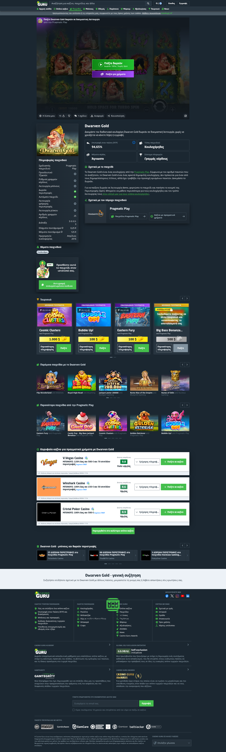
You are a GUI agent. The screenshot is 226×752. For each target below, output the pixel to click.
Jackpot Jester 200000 (110, 394)
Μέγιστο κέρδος (98, 154)
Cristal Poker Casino (76, 509)
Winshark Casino (74, 483)
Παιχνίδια (77, 9)
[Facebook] (166, 595)
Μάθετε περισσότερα (151, 13)
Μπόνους (90, 9)
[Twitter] (172, 595)
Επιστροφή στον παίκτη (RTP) (105, 142)
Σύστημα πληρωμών (153, 154)
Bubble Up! (175, 433)
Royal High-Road (81, 393)
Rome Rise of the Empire (143, 394)
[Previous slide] (182, 298)
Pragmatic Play (141, 172)
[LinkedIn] (187, 595)
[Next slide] (187, 298)
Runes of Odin (173, 394)
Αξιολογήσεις (140, 9)
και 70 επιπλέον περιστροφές (86, 463)
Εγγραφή (146, 703)
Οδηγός (101, 9)
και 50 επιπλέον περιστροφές (86, 488)
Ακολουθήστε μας (173, 592)
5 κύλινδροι (43, 252)
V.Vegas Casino (73, 458)
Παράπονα (114, 9)
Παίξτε (63, 348)
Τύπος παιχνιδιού (152, 142)
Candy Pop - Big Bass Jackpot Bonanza (81, 434)
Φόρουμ (126, 9)
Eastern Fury (49, 434)
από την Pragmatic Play (55, 22)
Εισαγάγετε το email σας (83, 701)
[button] (116, 115)
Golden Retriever (139, 434)
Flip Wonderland (50, 393)
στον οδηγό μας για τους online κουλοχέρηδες (126, 194)
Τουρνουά (155, 9)
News (166, 9)
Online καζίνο (62, 9)
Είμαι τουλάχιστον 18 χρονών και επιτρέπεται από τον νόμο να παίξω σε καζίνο (111, 710)
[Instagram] (177, 596)
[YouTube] (182, 595)
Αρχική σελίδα (45, 9)
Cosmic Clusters (113, 434)
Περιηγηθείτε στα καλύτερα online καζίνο (113, 530)
